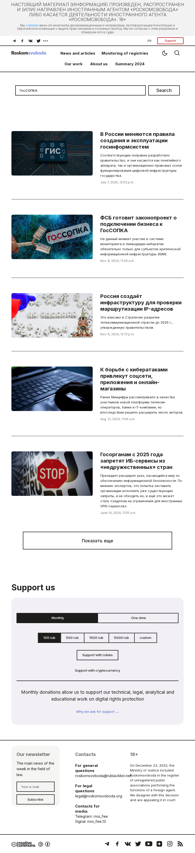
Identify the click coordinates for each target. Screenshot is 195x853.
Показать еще (97, 540)
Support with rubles (97, 655)
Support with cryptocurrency (97, 670)
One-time (138, 618)
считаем (32, 25)
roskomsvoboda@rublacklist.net (103, 775)
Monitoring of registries (125, 53)
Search (164, 90)
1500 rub (96, 638)
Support (170, 40)
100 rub (49, 638)
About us (99, 63)
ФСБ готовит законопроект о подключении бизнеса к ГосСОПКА (138, 224)
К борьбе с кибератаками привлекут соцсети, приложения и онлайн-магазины (134, 379)
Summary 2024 (129, 63)
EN (149, 40)
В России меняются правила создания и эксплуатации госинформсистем (137, 140)
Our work (73, 63)
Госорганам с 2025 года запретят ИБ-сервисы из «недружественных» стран (136, 460)
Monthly (58, 618)
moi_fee (101, 816)
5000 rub (121, 638)
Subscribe (35, 799)
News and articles (77, 53)
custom (145, 638)
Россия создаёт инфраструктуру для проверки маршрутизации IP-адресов (141, 302)
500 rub (72, 638)
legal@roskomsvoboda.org (98, 796)
